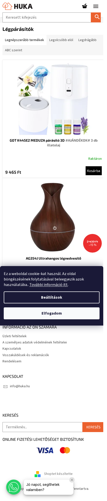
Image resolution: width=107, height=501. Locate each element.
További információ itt (48, 284)
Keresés (98, 17)
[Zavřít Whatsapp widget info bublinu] (72, 480)
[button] (13, 487)
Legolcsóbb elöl (61, 40)
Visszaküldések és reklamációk (25, 355)
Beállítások (51, 297)
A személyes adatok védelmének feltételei (34, 342)
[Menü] (96, 6)
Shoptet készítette (58, 474)
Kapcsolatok (11, 348)
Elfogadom (52, 313)
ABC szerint (13, 50)
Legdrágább (87, 40)
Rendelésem (11, 361)
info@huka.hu (20, 386)
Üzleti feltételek (14, 336)
